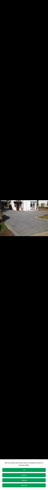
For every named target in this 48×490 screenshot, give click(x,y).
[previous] (4, 241)
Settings (24, 480)
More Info (24, 485)
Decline (24, 475)
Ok (24, 470)
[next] (44, 241)
